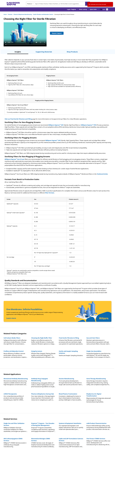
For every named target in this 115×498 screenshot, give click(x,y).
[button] (71, 9)
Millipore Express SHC (53, 140)
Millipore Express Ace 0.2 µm (14, 159)
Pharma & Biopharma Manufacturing (23, 14)
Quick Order (93, 9)
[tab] (17, 52)
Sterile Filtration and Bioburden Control (43, 14)
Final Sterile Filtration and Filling (21, 119)
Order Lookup (83, 9)
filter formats (49, 193)
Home (5, 14)
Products (10, 14)
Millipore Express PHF (88, 125)
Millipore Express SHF (55, 125)
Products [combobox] (29, 4)
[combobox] (58, 4)
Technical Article (102, 174)
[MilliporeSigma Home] (13, 3)
